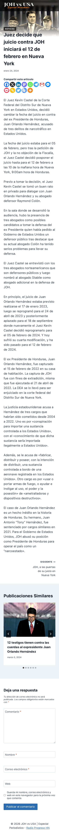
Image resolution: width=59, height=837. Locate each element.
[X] (12, 84)
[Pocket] (6, 90)
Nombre (11, 754)
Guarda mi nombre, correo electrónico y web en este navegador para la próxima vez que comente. (31, 795)
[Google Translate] (24, 90)
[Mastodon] (24, 84)
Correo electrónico (17, 769)
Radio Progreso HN (38, 827)
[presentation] (29, 620)
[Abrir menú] (52, 5)
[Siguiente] (50, 633)
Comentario (13, 711)
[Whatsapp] (30, 84)
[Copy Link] (12, 90)
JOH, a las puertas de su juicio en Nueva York (44, 569)
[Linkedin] (18, 84)
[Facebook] (6, 84)
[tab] (23, 668)
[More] (30, 90)
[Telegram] (36, 84)
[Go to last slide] (8, 633)
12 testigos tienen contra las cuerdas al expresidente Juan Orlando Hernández (29, 647)
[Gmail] (42, 84)
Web (7, 783)
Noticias (10, 29)
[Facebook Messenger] (48, 84)
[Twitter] (18, 90)
